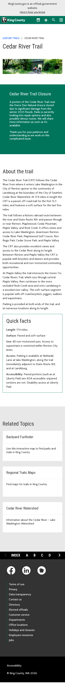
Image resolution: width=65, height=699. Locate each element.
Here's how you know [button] (32, 12)
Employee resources (21, 635)
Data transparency (20, 594)
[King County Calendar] (38, 20)
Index (15, 555)
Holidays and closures (22, 630)
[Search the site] (53, 20)
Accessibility (14, 665)
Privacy (13, 589)
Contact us (15, 599)
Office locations (18, 624)
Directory (14, 604)
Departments (17, 619)
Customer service (19, 614)
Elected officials (18, 609)
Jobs (11, 640)
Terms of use (16, 584)
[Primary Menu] (61, 20)
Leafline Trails (11, 38)
